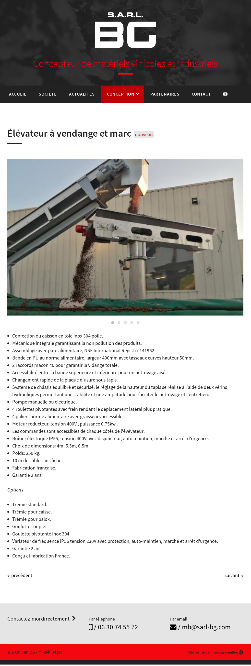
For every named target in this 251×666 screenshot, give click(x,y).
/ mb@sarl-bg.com (204, 627)
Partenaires (164, 94)
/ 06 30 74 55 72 (115, 627)
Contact (201, 94)
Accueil (17, 94)
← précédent (19, 575)
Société (48, 94)
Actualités (82, 94)
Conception (120, 94)
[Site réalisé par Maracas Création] (227, 652)
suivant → (234, 575)
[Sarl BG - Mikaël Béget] (125, 30)
